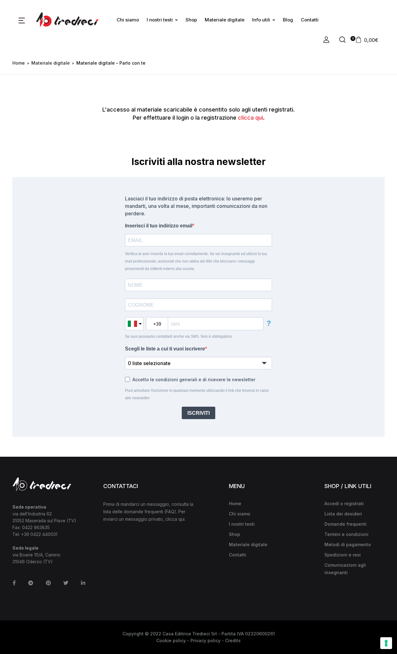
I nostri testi (160, 20)
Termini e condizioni (346, 534)
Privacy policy (205, 640)
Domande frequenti (345, 524)
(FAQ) (170, 511)
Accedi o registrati (344, 503)
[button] (22, 20)
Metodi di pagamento (347, 544)
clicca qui (250, 117)
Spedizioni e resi (342, 554)
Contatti (310, 20)
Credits (233, 640)
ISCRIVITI (198, 413)
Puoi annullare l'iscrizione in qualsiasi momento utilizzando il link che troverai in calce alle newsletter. (197, 394)
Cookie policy (171, 640)
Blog (288, 20)
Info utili (261, 20)
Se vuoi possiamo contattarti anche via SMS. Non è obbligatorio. (179, 336)
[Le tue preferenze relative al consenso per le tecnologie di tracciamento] (386, 643)
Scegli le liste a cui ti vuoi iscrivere (165, 348)
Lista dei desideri (343, 513)
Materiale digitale (224, 20)
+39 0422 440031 (39, 534)
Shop (191, 20)
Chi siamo (128, 20)
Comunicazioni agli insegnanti (345, 568)
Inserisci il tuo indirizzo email (158, 225)
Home (18, 63)
